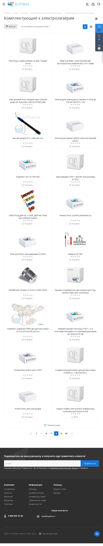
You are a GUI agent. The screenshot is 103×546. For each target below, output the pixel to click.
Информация (35, 485)
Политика (8, 504)
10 (66, 433)
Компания (9, 485)
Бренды (57, 493)
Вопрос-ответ (60, 489)
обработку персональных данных (64, 468)
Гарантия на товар (37, 500)
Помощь (33, 489)
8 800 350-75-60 (15, 516)
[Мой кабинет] (93, 4)
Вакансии (8, 496)
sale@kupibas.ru (48, 516)
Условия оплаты (36, 493)
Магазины (8, 500)
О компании (9, 489)
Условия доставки (37, 496)
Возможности (35, 504)
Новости (8, 493)
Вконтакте (97, 534)
